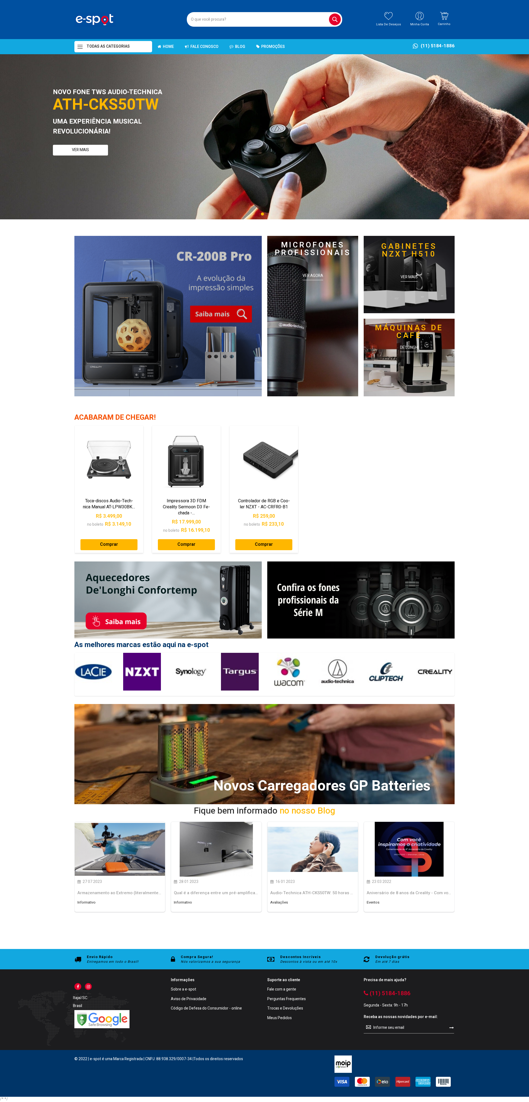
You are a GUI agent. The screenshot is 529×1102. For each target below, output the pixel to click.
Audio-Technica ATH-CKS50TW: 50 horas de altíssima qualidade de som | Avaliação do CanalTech (312, 893)
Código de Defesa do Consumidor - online (206, 1008)
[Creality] (337, 672)
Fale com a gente (281, 989)
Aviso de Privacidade (188, 999)
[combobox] (264, 19)
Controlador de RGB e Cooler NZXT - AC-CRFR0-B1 (264, 504)
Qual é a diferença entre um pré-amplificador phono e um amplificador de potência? (216, 893)
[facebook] (77, 986)
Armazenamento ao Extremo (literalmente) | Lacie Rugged (119, 893)
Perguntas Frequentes (286, 999)
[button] (262, 214)
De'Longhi (409, 347)
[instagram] (88, 986)
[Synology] (93, 672)
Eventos (373, 902)
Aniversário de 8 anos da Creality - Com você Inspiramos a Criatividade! (409, 893)
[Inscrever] (451, 1027)
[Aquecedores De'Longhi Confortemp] (168, 637)
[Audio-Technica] (239, 672)
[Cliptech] (288, 672)
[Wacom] (191, 672)
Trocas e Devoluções (285, 1008)
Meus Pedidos (279, 1018)
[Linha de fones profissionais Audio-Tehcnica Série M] (361, 637)
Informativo (86, 902)
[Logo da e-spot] (95, 19)
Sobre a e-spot (183, 989)
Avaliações (279, 902)
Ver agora (313, 276)
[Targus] (142, 672)
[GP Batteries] (435, 672)
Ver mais (80, 150)
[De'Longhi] (386, 672)
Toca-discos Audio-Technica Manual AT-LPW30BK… (109, 504)
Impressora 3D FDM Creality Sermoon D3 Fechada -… (186, 507)
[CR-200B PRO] (168, 316)
